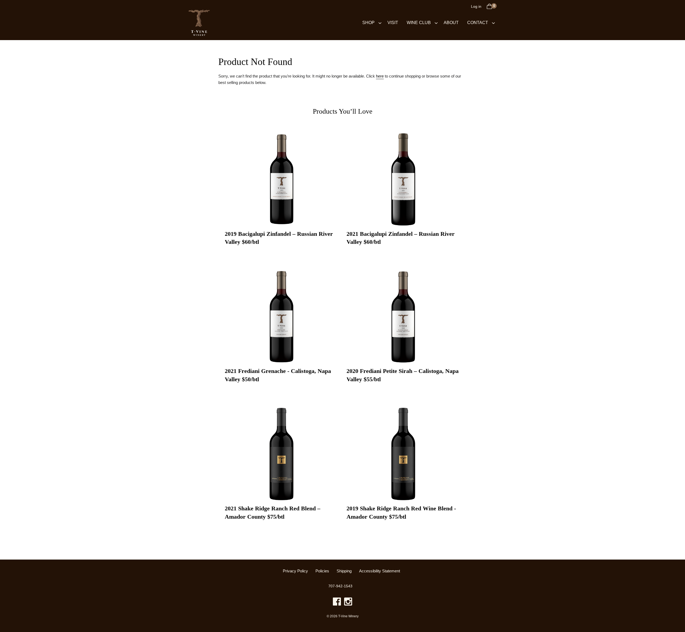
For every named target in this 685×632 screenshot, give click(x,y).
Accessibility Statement (379, 571)
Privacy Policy (295, 571)
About (451, 22)
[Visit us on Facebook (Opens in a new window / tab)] (337, 602)
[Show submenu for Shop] (380, 22)
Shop (368, 22)
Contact (477, 22)
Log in (476, 6)
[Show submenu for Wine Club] (436, 22)
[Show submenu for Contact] (493, 22)
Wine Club (419, 22)
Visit (392, 22)
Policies (322, 571)
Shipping (344, 571)
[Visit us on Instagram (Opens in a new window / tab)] (348, 602)
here (380, 76)
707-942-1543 (340, 586)
